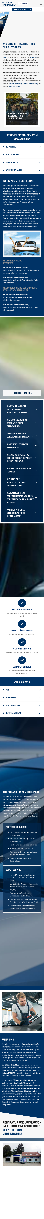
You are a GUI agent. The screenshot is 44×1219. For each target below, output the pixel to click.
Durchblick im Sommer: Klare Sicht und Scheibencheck (19, 116)
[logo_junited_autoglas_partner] (23, 3)
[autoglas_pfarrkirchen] (22, 1154)
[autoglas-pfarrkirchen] (9, 4)
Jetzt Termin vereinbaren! (12, 1132)
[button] (41, 4)
